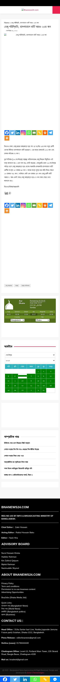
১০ (51, 376)
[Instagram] (23, 132)
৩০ (44, 390)
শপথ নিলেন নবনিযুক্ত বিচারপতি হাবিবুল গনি (18, 468)
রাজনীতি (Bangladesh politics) (13, 611)
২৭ (22, 390)
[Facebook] (6, 132)
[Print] (45, 132)
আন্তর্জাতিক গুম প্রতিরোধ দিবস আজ (16, 462)
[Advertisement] (30, 97)
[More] (6, 138)
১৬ (44, 381)
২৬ (15, 390)
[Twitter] (12, 132)
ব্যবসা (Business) (8, 614)
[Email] (34, 132)
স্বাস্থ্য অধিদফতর (25, 285)
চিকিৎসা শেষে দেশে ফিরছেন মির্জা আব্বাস (17, 443)
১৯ (15, 385)
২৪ (51, 385)
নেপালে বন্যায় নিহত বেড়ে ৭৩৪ (14, 456)
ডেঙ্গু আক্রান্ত (9, 285)
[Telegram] (50, 132)
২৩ (44, 385)
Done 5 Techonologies (35, 673)
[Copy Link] (39, 132)
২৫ (8, 390)
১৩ (22, 381)
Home (6, 23)
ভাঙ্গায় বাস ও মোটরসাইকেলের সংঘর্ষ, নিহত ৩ (18, 475)
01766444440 (22, 643)
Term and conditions (10, 586)
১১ (8, 381)
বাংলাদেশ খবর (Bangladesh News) (14, 606)
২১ (31, 385)
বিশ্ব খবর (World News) (10, 609)
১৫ (38, 381)
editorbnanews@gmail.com (29, 638)
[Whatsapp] (28, 132)
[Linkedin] (17, 132)
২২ (38, 385)
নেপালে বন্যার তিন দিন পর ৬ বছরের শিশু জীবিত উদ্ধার (21, 449)
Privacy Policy (7, 583)
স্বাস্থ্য (16, 285)
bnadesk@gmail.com (18, 659)
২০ (22, 385)
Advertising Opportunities (12, 592)
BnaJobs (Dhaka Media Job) (14, 597)
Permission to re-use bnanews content (18, 589)
